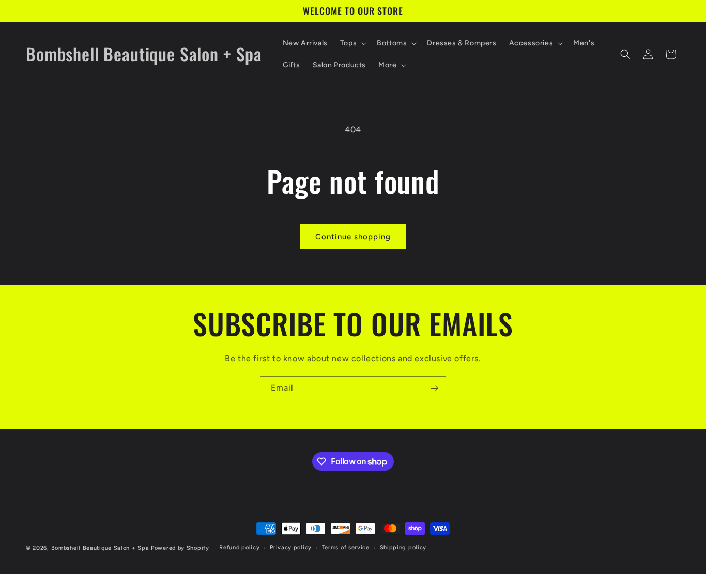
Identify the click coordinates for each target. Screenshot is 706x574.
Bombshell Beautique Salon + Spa (100, 548)
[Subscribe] (434, 388)
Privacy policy (291, 547)
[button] (352, 43)
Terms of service (346, 547)
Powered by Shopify (180, 548)
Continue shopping (353, 236)
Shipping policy (403, 547)
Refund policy (239, 547)
